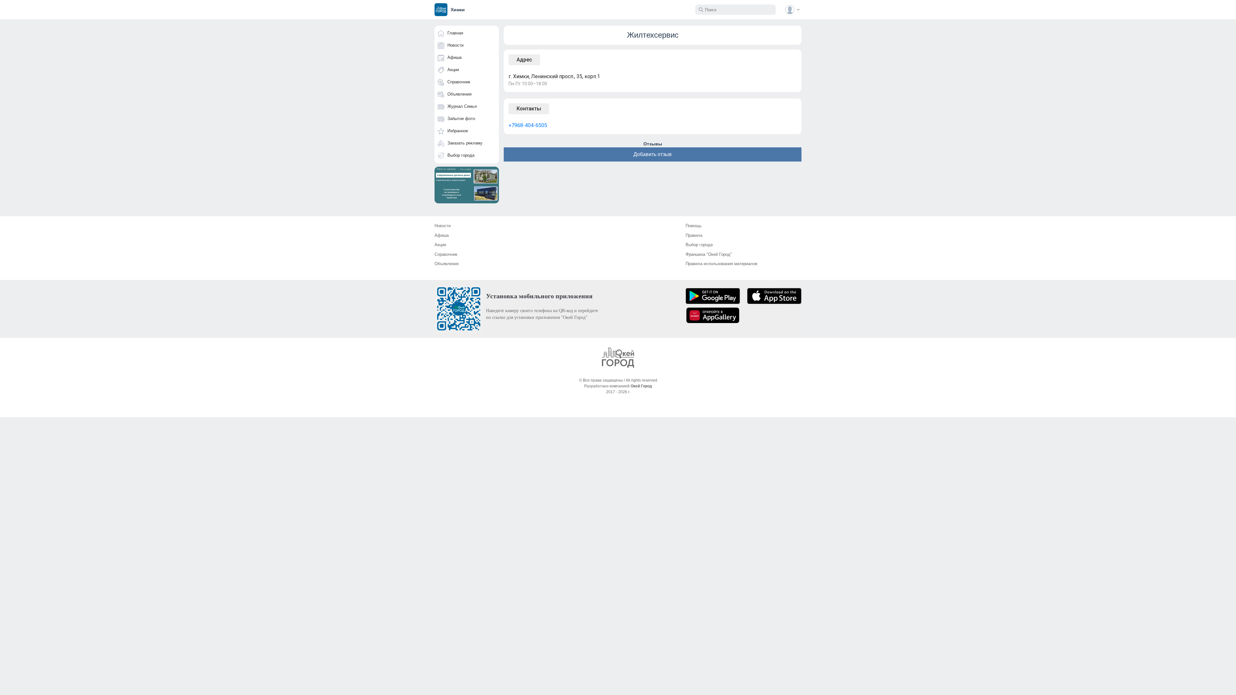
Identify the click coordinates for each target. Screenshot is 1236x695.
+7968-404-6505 (528, 125)
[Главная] (618, 358)
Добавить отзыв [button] (652, 154)
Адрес (524, 60)
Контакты (529, 109)
